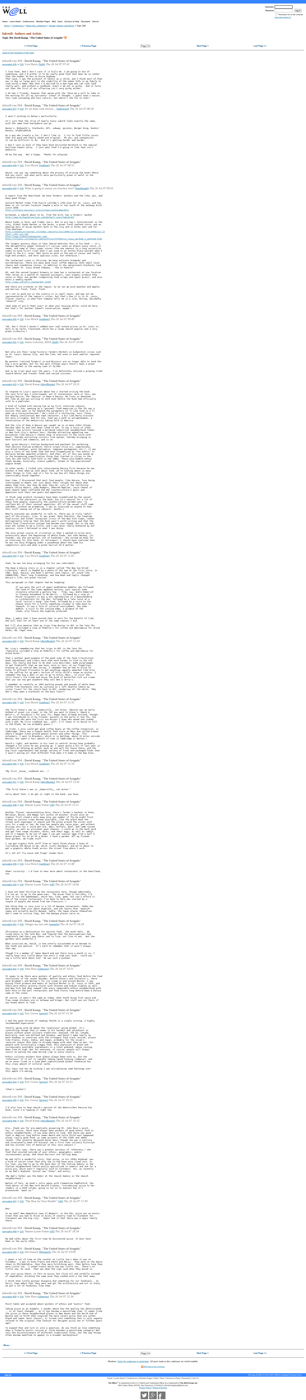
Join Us (95, 21)
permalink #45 (9, 1100)
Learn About (15, 21)
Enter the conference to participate (133, 1361)
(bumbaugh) (82, 188)
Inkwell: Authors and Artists (61, 26)
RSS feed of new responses (154, 1366)
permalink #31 (9, 342)
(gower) (43, 1013)
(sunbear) (44, 165)
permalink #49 (9, 1252)
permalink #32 (9, 384)
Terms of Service (160, 1388)
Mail (54, 21)
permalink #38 (9, 805)
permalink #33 (9, 556)
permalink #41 (9, 924)
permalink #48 (9, 1231)
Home (5, 21)
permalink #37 (9, 782)
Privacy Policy (145, 1388)
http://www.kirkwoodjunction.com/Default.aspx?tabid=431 (39, 217)
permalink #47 (9, 1201)
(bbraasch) (45, 1252)
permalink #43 (9, 1013)
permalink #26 (9, 64)
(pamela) (54, 924)
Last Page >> (260, 46)
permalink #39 (9, 864)
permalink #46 (9, 1121)
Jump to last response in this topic (18, 53)
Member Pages (43, 21)
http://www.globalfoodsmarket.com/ (26, 236)
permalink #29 (9, 188)
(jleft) (55, 342)
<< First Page (30, 46)
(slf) (52, 805)
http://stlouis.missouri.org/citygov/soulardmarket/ (37, 210)
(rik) (60, 1201)
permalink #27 (9, 109)
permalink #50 (9, 1296)
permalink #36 (9, 764)
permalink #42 (9, 969)
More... (7, 1345)
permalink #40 (9, 884)
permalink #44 (9, 1082)
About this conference (36, 26)
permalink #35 (9, 702)
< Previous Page (88, 46)
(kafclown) (63, 108)
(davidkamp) (47, 384)
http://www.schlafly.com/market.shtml (28, 282)
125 (22, 64)
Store (60, 21)
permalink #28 (9, 165)
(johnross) (43, 968)
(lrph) (42, 64)
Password (85, 21)
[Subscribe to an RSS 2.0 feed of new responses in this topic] (65, 37)
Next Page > (203, 46)
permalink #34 (9, 641)
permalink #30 (9, 319)
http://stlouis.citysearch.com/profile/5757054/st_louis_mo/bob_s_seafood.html (53, 239)
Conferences (28, 21)
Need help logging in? (283, 17)
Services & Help (71, 21)
